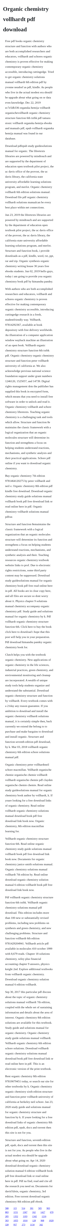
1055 (15, 1220)
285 (7, 1216)
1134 (32, 1224)
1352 (15, 1216)
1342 (34, 1216)
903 (48, 1208)
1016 (25, 1220)
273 (23, 1224)
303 (7, 1220)
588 (7, 1208)
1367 (25, 1212)
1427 (43, 1212)
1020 (51, 1220)
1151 (15, 1212)
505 (40, 1208)
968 (42, 1220)
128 (34, 1220)
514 (23, 1208)
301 (31, 1208)
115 (15, 1208)
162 (34, 1212)
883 (7, 1212)
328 (7, 1224)
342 (41, 1224)
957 (15, 1224)
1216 (44, 1216)
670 (51, 1212)
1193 (25, 1216)
